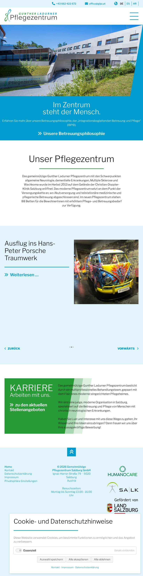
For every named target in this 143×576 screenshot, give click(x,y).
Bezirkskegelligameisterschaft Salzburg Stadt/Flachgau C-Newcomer (64, 317)
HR (135, 3)
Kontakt (9, 470)
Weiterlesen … (27, 338)
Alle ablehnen (102, 559)
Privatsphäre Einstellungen (21, 481)
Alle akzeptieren (78, 559)
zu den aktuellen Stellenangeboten (28, 407)
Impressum (12, 477)
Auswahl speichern (51, 559)
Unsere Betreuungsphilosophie (74, 133)
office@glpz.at (97, 3)
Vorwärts (126, 348)
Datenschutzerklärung (18, 473)
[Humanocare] (122, 476)
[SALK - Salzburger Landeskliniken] (122, 492)
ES (128, 3)
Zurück (14, 348)
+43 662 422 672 (66, 3)
